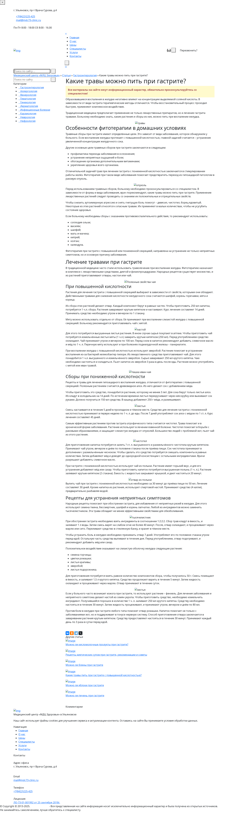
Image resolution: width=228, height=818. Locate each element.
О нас (73, 41)
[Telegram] (76, 633)
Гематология (28, 98)
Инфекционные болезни (35, 109)
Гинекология (28, 102)
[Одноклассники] (72, 633)
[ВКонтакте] (67, 633)
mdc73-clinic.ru (40, 806)
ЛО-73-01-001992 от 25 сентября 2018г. (36, 802)
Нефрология (28, 121)
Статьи (66, 75)
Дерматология (29, 106)
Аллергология (28, 91)
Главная (74, 37)
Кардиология (28, 113)
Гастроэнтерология (85, 75)
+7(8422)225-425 (25, 16)
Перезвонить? (188, 50)
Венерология (28, 95)
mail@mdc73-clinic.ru (28, 20)
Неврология (27, 117)
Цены (73, 45)
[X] (80, 633)
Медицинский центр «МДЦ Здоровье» (36, 75)
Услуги (74, 52)
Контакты (75, 56)
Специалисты (78, 48)
